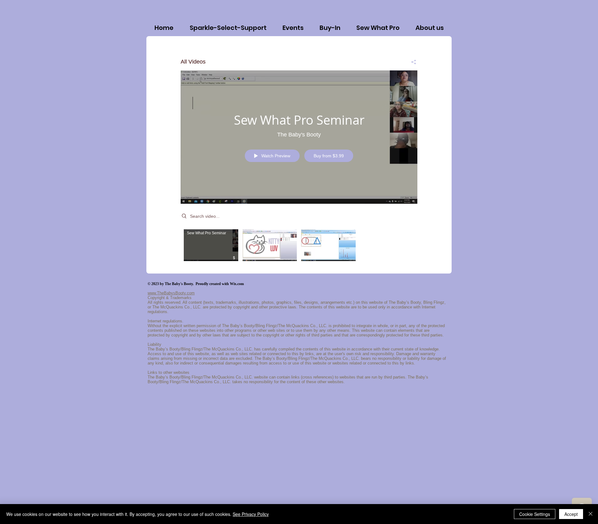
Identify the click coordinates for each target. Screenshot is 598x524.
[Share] (411, 62)
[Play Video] (211, 245)
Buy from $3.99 (329, 155)
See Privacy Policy (251, 514)
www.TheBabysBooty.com (171, 293)
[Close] (590, 514)
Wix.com (237, 284)
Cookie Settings (534, 514)
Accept (571, 514)
